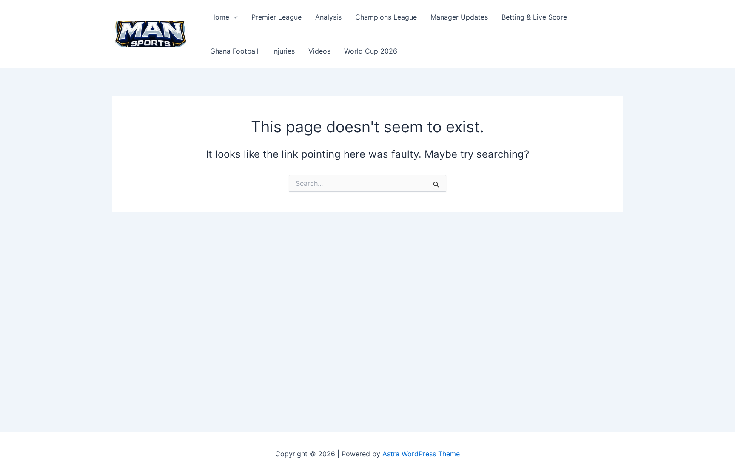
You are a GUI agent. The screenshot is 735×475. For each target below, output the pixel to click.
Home (219, 17)
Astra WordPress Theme (421, 453)
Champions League (386, 17)
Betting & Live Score (534, 17)
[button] (233, 17)
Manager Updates (459, 17)
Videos (319, 51)
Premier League (276, 17)
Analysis (328, 17)
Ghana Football (234, 51)
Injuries (283, 51)
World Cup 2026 (370, 51)
